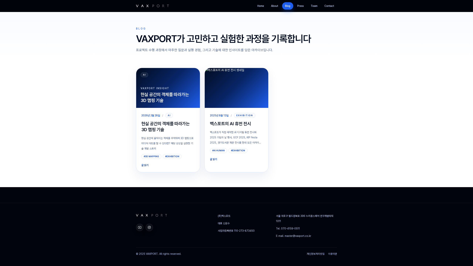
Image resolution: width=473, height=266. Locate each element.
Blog (287, 5)
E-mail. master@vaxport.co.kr (293, 235)
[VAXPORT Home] (152, 6)
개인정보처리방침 (315, 253)
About (274, 5)
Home (260, 5)
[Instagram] (149, 227)
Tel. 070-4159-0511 (288, 228)
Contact (329, 5)
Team (314, 5)
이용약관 (332, 253)
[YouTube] (139, 227)
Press (300, 5)
